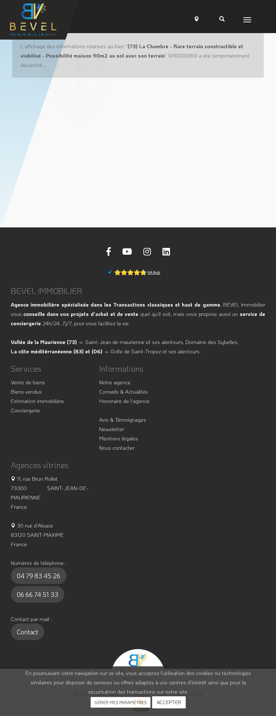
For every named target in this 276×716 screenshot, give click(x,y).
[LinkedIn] (166, 251)
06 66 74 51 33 (37, 594)
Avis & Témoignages (122, 419)
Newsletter (111, 428)
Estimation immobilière (37, 400)
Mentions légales (118, 438)
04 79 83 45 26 (38, 575)
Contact (27, 631)
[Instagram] (147, 251)
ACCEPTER (169, 702)
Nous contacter (116, 447)
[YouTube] (127, 251)
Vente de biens (28, 382)
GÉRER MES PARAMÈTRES (121, 702)
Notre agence (114, 382)
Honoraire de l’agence (124, 400)
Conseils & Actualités (123, 391)
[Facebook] (108, 251)
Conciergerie (25, 410)
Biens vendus (26, 391)
